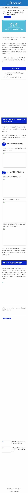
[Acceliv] (14, 3)
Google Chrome (7, 16)
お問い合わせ (9, 488)
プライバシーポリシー (17, 488)
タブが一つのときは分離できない (13, 77)
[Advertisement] (14, 98)
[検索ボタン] (25, 3)
